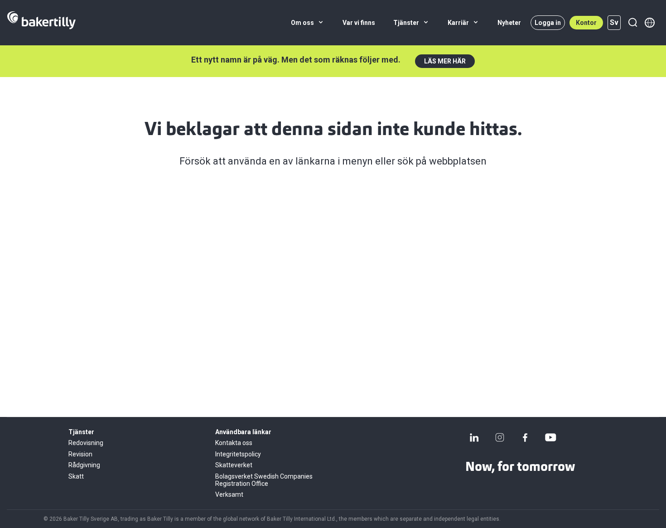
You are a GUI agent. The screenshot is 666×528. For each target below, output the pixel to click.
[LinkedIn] (474, 437)
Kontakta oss (233, 442)
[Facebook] (525, 437)
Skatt (76, 476)
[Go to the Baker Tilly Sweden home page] (41, 22)
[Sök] (632, 22)
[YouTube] (550, 437)
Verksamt (229, 494)
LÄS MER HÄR (445, 61)
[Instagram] (500, 437)
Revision (80, 454)
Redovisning (85, 442)
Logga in (548, 22)
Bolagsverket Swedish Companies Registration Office (264, 480)
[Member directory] (649, 22)
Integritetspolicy (238, 454)
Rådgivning (84, 465)
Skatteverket (233, 465)
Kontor (586, 22)
